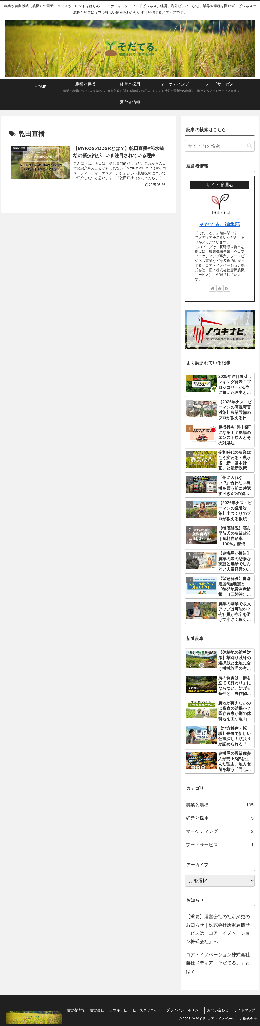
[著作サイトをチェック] (212, 288)
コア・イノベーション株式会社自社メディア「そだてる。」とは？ (218, 963)
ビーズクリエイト (147, 1010)
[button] (249, 146)
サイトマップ (244, 1010)
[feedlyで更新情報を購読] (219, 288)
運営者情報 (76, 1010)
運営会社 (97, 1010)
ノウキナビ (118, 1010)
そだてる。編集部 (219, 224)
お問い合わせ (218, 1010)
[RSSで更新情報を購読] (226, 288)
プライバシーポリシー (184, 1010)
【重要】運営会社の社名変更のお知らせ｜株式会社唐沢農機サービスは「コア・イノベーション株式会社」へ (218, 929)
